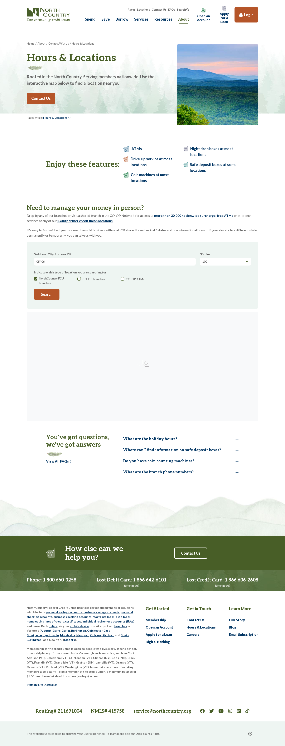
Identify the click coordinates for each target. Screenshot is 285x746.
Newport (82, 635)
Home (30, 43)
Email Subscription (243, 634)
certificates (73, 621)
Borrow (122, 19)
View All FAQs (57, 461)
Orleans (95, 635)
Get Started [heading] (157, 608)
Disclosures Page (147, 733)
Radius (205, 254)
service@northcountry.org (162, 711)
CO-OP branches (93, 279)
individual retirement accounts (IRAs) (108, 621)
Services (141, 19)
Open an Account (159, 627)
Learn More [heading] (240, 608)
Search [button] (181, 9)
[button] (57, 117)
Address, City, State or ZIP (53, 254)
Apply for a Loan (159, 634)
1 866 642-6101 (149, 580)
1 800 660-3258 (59, 580)
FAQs (171, 9)
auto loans (123, 617)
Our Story (237, 620)
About (183, 19)
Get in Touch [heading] (199, 608)
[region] (172, 369)
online (53, 626)
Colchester (94, 630)
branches (120, 626)
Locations (143, 9)
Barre (57, 630)
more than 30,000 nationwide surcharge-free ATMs (193, 215)
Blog (232, 627)
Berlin (66, 630)
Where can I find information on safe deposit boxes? (172, 450)
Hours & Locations (201, 627)
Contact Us (159, 9)
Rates (131, 9)
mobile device (79, 626)
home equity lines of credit (45, 621)
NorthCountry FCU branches (51, 281)
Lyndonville (51, 635)
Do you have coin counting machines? (158, 461)
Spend (90, 19)
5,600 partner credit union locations (85, 221)
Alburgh (46, 630)
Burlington (78, 630)
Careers (193, 634)
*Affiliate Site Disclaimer (42, 684)
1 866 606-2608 (241, 580)
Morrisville (67, 635)
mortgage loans (104, 617)
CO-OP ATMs (135, 279)
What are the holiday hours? (150, 439)
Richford (108, 635)
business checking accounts (72, 617)
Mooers (69, 639)
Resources (163, 19)
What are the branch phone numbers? (158, 472)
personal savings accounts (64, 612)
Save (105, 19)
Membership (156, 620)
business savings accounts (101, 612)
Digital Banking (158, 642)
